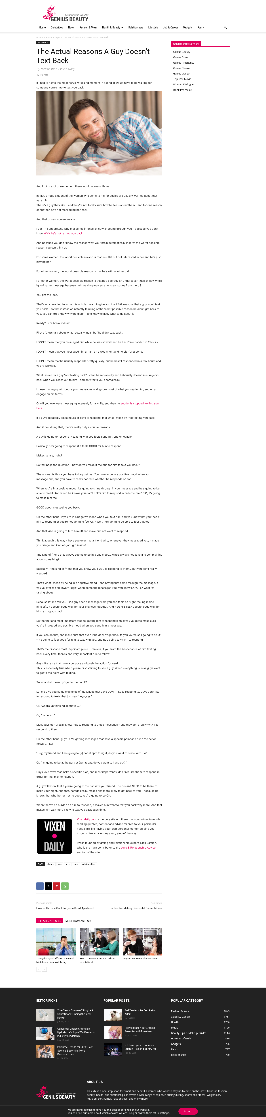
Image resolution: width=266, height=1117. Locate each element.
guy (60, 864)
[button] (225, 28)
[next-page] (44, 969)
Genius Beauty (181, 51)
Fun (200, 27)
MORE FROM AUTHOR (78, 920)
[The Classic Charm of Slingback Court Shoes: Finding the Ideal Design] (45, 1015)
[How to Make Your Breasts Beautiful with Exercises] (113, 1032)
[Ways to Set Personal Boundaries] (142, 941)
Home (42, 27)
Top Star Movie (182, 79)
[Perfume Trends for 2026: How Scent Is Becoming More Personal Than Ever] (45, 1051)
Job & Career (170, 27)
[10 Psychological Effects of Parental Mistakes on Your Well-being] (56, 941)
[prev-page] (38, 969)
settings (164, 1112)
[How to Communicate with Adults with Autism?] (99, 941)
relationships (88, 864)
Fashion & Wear (88, 27)
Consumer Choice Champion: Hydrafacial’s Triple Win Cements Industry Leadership (76, 1032)
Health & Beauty (111, 27)
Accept (188, 1111)
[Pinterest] (56, 886)
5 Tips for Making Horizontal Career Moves (136, 908)
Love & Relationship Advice (138, 847)
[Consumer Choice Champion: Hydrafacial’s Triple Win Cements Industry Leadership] (45, 1033)
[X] (48, 886)
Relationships (135, 27)
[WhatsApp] (65, 886)
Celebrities (57, 27)
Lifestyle (153, 27)
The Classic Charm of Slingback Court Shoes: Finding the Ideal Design (75, 1014)
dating (50, 864)
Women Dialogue (183, 84)
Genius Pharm (181, 68)
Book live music (182, 90)
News (71, 27)
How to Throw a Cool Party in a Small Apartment (65, 908)
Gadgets (188, 27)
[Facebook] (40, 886)
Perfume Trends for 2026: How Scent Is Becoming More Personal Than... (75, 1051)
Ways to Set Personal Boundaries (140, 958)
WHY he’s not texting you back (63, 233)
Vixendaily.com (86, 819)
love (68, 864)
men (76, 864)
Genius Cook (180, 57)
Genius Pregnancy (183, 62)
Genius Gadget (181, 73)
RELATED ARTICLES (50, 920)
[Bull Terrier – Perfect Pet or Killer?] (113, 1015)
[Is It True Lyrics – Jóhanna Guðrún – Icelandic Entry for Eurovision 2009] (113, 1049)
